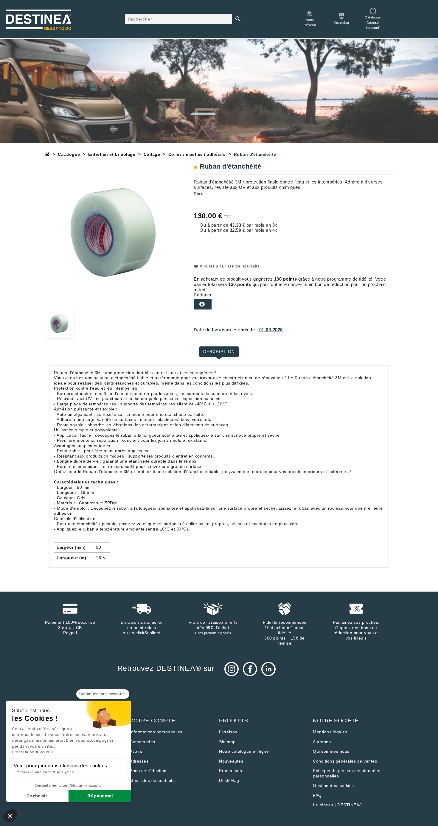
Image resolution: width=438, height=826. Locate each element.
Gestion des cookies (333, 785)
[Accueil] (47, 154)
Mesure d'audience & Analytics (45, 772)
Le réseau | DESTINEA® (337, 804)
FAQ (317, 795)
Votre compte (152, 721)
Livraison (228, 731)
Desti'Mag (229, 780)
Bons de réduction (148, 770)
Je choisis (37, 796)
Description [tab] (219, 351)
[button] (10, 816)
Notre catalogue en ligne (244, 751)
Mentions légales (330, 731)
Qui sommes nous (331, 751)
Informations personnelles (156, 731)
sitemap (227, 741)
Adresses (139, 761)
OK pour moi (100, 796)
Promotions (230, 770)
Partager (203, 304)
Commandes (142, 741)
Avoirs (136, 751)
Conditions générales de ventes (345, 761)
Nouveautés (231, 761)
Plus (198, 194)
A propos (322, 741)
